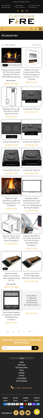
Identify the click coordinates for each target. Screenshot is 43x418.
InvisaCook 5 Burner (31, 109)
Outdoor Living (22, 367)
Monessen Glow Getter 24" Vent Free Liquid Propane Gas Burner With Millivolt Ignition (11, 73)
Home (21, 362)
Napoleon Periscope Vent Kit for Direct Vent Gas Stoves (11, 111)
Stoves (21, 375)
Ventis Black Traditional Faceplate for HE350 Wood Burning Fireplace (31, 300)
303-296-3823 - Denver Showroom (20, 6)
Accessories (21, 378)
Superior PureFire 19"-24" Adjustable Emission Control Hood (31, 275)
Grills (21, 370)
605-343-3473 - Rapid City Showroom (34, 6)
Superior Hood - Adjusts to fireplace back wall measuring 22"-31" (11, 276)
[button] (31, 28)
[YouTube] (26, 10)
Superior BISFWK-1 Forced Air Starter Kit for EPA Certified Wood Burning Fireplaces (32, 240)
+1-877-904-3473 (23, 388)
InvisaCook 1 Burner (31, 170)
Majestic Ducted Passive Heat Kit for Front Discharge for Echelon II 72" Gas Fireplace (31, 74)
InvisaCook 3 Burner (31, 142)
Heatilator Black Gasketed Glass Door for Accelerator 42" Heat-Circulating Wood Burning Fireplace (31, 203)
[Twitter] (28, 413)
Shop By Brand (21, 381)
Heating (21, 373)
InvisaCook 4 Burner (11, 142)
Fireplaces (22, 365)
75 (29, 331)
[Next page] (35, 331)
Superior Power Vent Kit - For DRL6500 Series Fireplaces (11, 238)
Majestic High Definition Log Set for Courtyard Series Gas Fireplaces (11, 201)
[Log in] (36, 28)
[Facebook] (18, 10)
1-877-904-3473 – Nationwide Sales (6, 6)
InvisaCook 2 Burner (11, 170)
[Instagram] (22, 10)
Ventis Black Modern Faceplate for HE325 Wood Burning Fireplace (11, 315)
